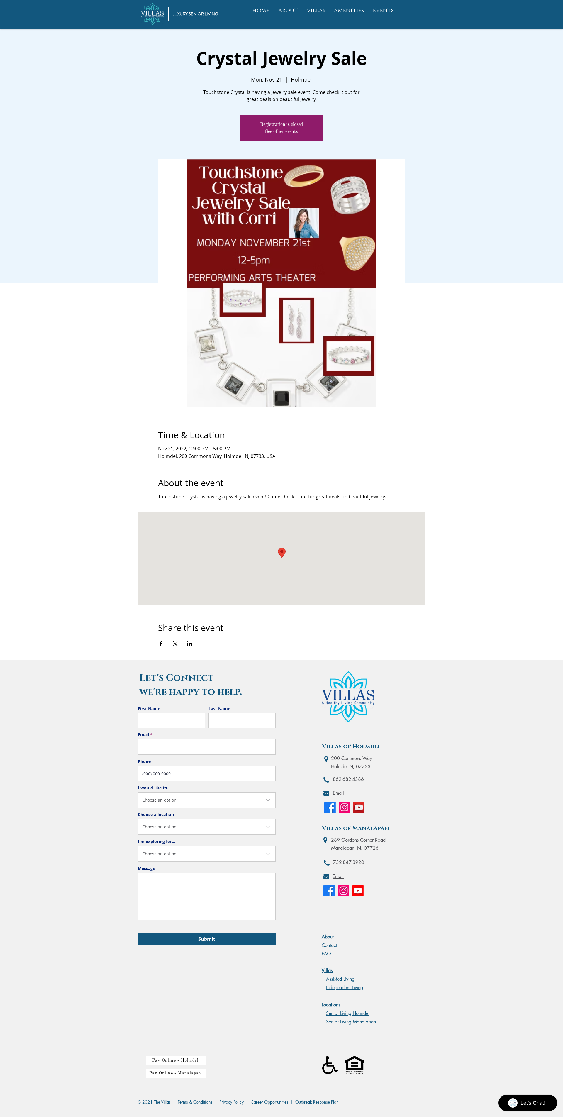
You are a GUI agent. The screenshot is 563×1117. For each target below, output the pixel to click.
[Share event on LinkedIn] (189, 643)
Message (146, 868)
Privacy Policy (232, 1102)
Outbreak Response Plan (316, 1102)
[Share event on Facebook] (161, 643)
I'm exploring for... (156, 842)
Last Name (219, 709)
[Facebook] (330, 807)
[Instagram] (344, 807)
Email (143, 735)
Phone (144, 761)
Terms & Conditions (195, 1102)
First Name (149, 709)
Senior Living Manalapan (351, 1022)
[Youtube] (358, 890)
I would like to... (154, 788)
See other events (281, 131)
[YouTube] (358, 807)
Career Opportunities (269, 1102)
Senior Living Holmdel (347, 1013)
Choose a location (156, 815)
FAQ (326, 954)
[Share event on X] (175, 643)
